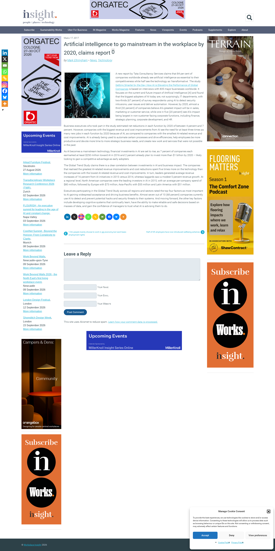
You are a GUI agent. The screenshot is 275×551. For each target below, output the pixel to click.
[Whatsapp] (88, 217)
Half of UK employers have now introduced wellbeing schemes (173, 232)
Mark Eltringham (77, 60)
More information (32, 173)
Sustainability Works (51, 29)
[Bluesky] (116, 217)
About (245, 29)
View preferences (258, 535)
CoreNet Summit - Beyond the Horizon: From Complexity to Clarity (40, 235)
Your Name (102, 287)
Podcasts (198, 29)
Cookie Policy (224, 542)
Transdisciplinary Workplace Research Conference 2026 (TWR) (39, 184)
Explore (232, 29)
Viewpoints (168, 29)
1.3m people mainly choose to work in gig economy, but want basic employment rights (97, 233)
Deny (231, 535)
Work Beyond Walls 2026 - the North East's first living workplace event (40, 278)
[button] (268, 511)
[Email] (102, 217)
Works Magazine (121, 29)
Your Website (104, 303)
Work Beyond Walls (34, 256)
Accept (205, 535)
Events (183, 29)
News (153, 29)
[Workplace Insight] (39, 16)
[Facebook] (109, 217)
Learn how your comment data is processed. (133, 321)
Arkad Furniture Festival (36, 162)
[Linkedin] (67, 217)
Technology (105, 60)
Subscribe (29, 29)
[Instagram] (81, 217)
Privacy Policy (237, 542)
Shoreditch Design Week (37, 317)
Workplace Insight (32, 545)
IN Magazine (99, 29)
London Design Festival (36, 300)
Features (140, 29)
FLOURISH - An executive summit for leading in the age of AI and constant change (40, 209)
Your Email (103, 295)
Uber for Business (77, 29)
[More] (123, 217)
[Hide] (3, 110)
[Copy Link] (95, 217)
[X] (74, 217)
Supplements (215, 29)
